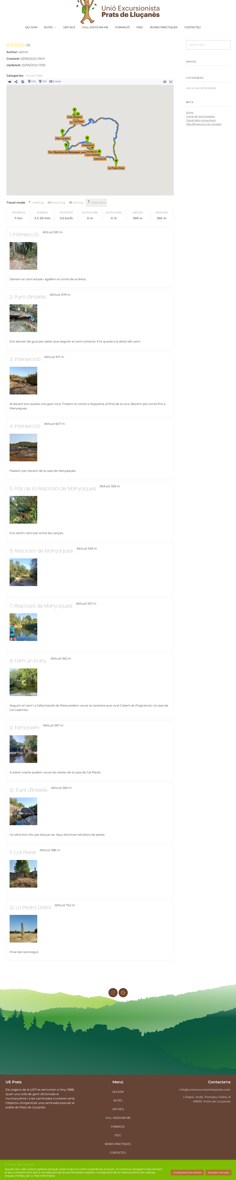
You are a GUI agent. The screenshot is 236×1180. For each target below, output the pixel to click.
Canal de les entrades (200, 116)
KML (33, 81)
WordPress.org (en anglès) (204, 124)
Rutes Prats (34, 75)
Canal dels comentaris (201, 120)
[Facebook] (123, 992)
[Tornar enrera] (9, 81)
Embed (57, 81)
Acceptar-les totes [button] (218, 1172)
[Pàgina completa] (171, 81)
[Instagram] (113, 992)
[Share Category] (23, 81)
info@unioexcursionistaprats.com (204, 1089)
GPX (44, 81)
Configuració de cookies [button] (187, 1172)
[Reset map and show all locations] (165, 81)
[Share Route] (16, 81)
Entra (189, 112)
